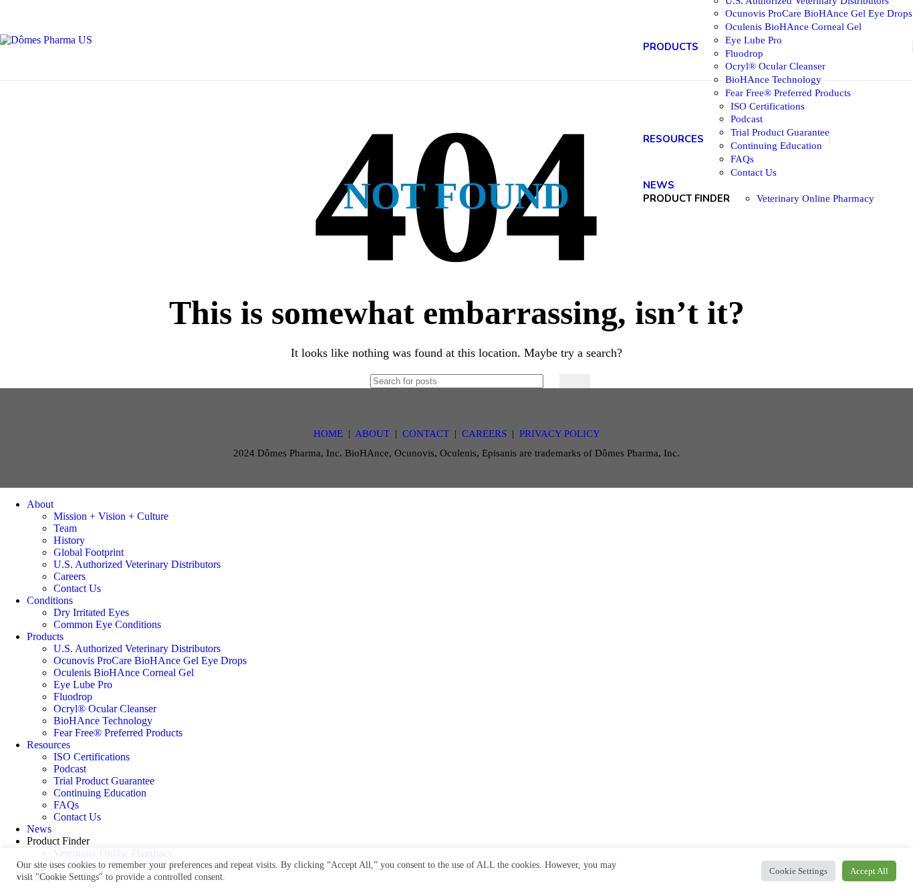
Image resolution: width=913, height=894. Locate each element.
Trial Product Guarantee (780, 132)
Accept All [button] (869, 871)
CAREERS (484, 433)
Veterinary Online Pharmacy (815, 198)
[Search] (574, 381)
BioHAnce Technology (773, 79)
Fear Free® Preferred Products (788, 92)
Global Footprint (88, 552)
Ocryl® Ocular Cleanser (775, 65)
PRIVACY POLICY (559, 433)
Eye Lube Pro (753, 39)
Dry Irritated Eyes (91, 612)
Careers (69, 576)
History (69, 540)
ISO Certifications (768, 106)
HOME (328, 433)
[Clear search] (546, 381)
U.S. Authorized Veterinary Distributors (137, 564)
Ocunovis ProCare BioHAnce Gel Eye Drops (818, 13)
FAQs (742, 158)
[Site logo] (46, 39)
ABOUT (372, 433)
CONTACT (425, 433)
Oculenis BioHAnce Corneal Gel (793, 26)
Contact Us (754, 172)
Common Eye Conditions (107, 624)
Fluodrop (744, 53)
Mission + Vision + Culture (110, 516)
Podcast (747, 118)
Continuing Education (776, 145)
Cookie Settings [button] (798, 871)
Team (65, 528)
